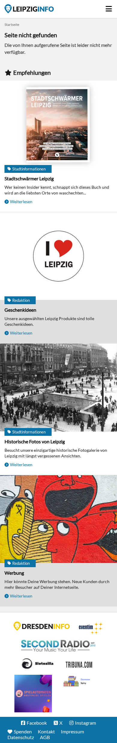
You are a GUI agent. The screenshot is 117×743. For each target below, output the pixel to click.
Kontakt (46, 731)
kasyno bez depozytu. (77, 681)
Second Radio (58, 646)
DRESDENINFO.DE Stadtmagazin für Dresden (42, 626)
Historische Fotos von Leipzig (34, 441)
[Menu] (109, 7)
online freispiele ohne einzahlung (33, 693)
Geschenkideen (20, 310)
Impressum (72, 731)
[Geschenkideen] (58, 256)
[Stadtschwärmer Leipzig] (58, 125)
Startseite (29, 8)
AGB (45, 737)
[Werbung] (58, 519)
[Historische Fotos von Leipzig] (58, 388)
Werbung (14, 573)
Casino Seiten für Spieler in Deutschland (37, 663)
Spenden (23, 731)
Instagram (85, 723)
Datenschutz (21, 737)
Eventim (91, 628)
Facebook (37, 723)
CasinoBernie (79, 663)
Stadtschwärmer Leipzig (29, 178)
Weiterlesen (21, 201)
